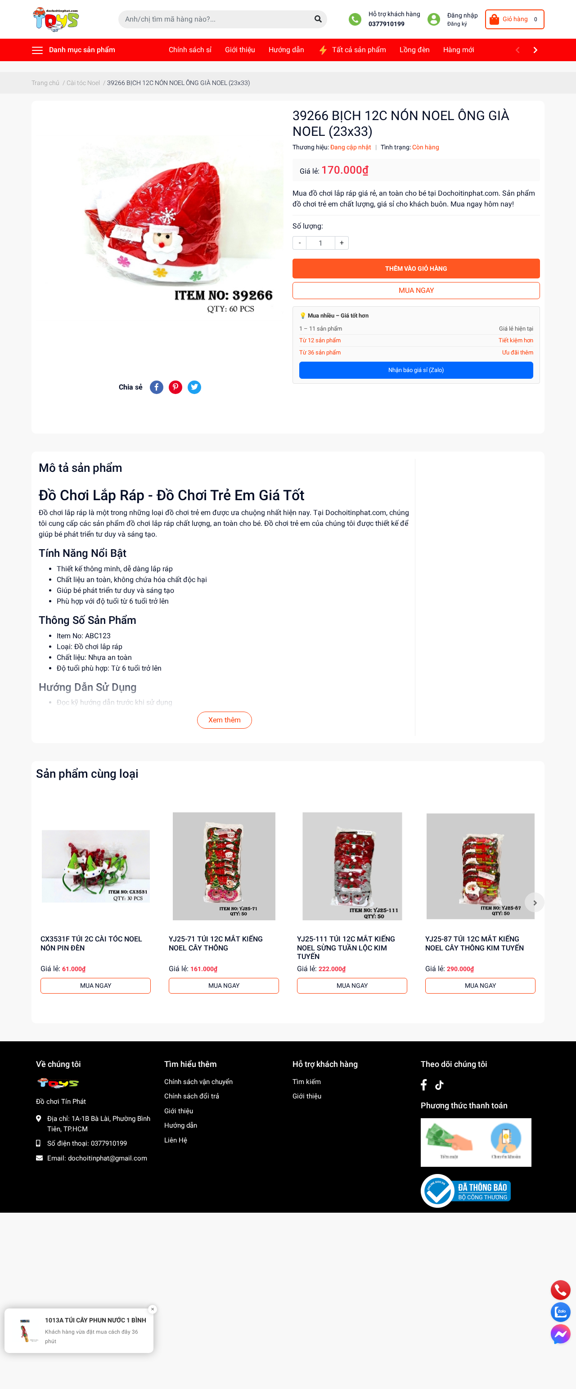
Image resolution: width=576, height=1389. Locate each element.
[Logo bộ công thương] (466, 1191)
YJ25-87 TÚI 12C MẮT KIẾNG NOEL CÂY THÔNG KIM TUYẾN (474, 943)
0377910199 (387, 24)
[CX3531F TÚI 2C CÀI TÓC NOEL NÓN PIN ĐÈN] (95, 866)
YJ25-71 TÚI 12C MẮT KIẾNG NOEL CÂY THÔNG (216, 943)
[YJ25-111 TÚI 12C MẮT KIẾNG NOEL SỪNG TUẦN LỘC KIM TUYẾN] (352, 866)
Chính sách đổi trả (191, 1096)
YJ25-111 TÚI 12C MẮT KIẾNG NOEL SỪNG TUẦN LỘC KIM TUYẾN (346, 947)
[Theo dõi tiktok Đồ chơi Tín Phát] (439, 1085)
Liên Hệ (175, 1140)
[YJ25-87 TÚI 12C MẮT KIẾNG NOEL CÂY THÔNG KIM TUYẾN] (480, 866)
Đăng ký (457, 24)
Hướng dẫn (180, 1125)
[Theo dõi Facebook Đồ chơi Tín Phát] (424, 1085)
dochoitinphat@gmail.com (107, 1158)
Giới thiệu (178, 1111)
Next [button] (534, 902)
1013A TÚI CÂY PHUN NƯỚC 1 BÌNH (95, 1320)
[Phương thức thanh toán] (476, 1142)
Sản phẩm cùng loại (87, 773)
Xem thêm (224, 720)
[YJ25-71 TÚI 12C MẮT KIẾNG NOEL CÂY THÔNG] (224, 866)
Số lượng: (307, 226)
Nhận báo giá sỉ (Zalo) (416, 370)
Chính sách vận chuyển (198, 1082)
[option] (96, 902)
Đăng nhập (462, 15)
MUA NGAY (416, 290)
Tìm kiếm (306, 1082)
